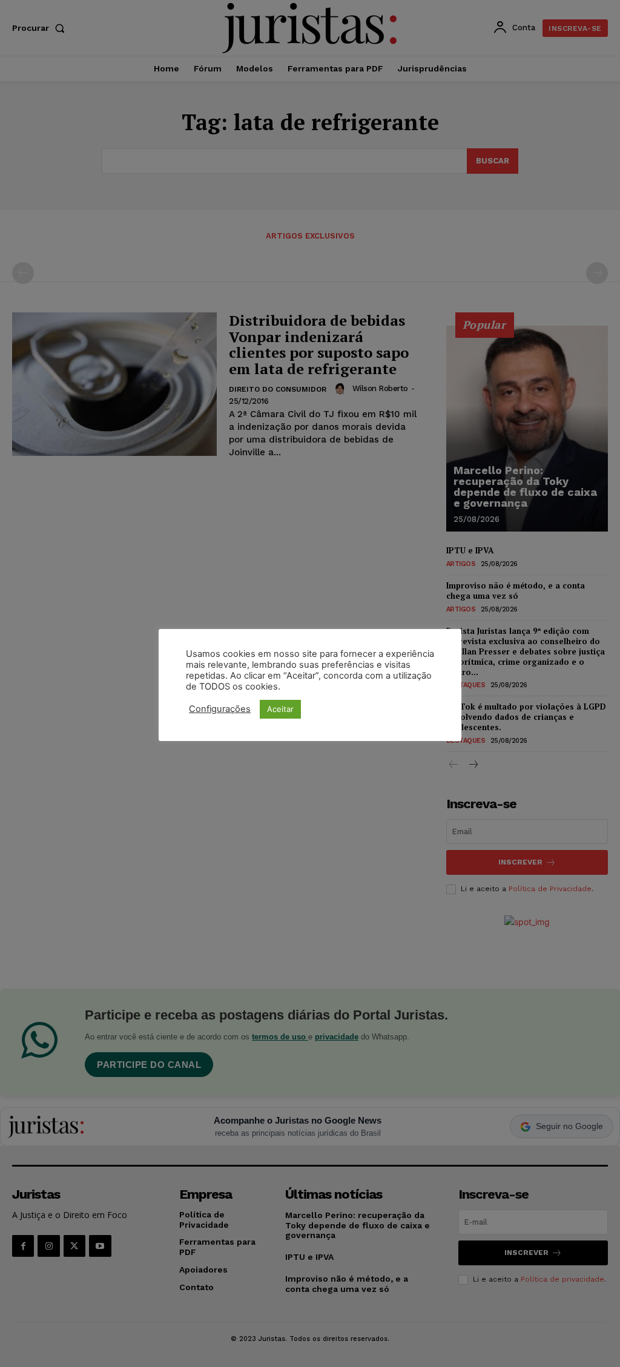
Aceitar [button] (280, 709)
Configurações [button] (220, 708)
